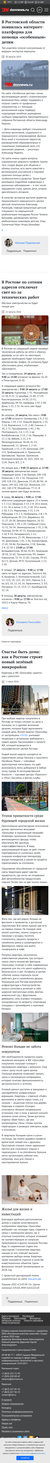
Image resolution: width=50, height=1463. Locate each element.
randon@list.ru (9, 1394)
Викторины (35, 1318)
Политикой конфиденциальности (33, 1453)
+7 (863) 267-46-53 (11, 1391)
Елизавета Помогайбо (28, 622)
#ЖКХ (5, 608)
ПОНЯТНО (25, 1458)
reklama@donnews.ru (12, 1379)
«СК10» (24, 735)
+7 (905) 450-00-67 (11, 1376)
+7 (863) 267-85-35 (11, 1389)
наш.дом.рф (34, 1278)
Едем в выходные (10, 1315)
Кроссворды (20, 1318)
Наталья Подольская (27, 243)
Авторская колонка (11, 1320)
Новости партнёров (33, 1320)
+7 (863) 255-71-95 (11, 1373)
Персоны (6, 1318)
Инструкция (28, 1315)
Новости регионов (11, 1322)
